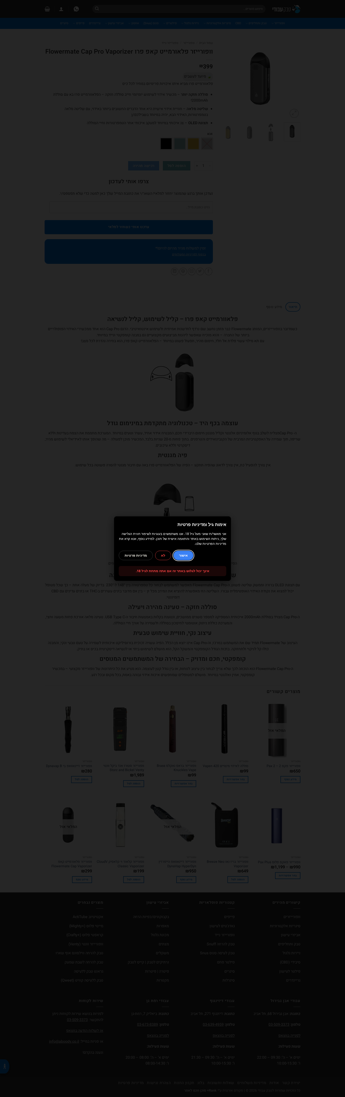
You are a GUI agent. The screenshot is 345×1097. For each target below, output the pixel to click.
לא (163, 555)
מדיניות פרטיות (136, 555)
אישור (183, 555)
